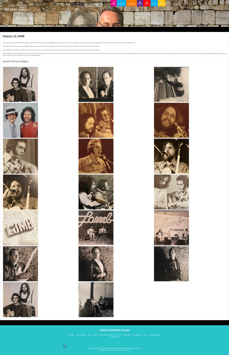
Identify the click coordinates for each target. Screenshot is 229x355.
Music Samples (137, 335)
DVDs (95, 335)
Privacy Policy (115, 336)
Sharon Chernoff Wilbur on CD (108, 335)
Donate (154, 4)
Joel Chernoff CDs (81, 335)
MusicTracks (131, 4)
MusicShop (121, 4)
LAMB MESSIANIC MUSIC (114, 330)
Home (114, 4)
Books (140, 4)
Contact (162, 4)
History (147, 4)
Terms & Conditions (155, 335)
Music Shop (127, 335)
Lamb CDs (71, 335)
